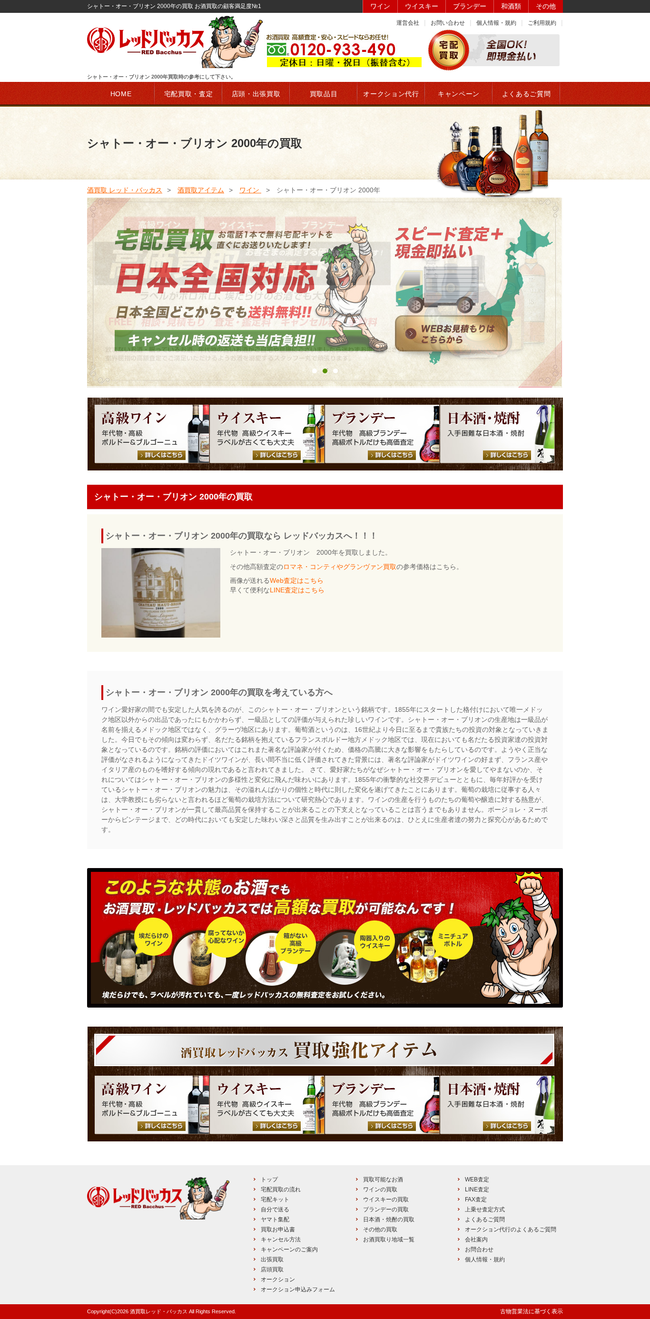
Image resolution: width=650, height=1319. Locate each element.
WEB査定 (477, 1179)
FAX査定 (476, 1199)
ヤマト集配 (275, 1219)
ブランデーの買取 (386, 1209)
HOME (121, 94)
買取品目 (324, 94)
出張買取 (272, 1259)
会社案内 (476, 1239)
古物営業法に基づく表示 (531, 1311)
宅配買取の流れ (281, 1189)
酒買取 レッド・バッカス (124, 190)
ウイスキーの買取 (386, 1199)
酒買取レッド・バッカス (158, 1311)
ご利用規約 (542, 23)
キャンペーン (459, 94)
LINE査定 (477, 1189)
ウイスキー (421, 6)
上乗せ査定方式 (485, 1209)
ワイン (380, 6)
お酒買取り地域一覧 (388, 1239)
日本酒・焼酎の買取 (388, 1219)
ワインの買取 (380, 1189)
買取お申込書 (278, 1229)
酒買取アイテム (200, 190)
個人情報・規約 (496, 23)
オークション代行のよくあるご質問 (510, 1229)
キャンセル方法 (281, 1239)
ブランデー (469, 6)
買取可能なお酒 (383, 1179)
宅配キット (275, 1199)
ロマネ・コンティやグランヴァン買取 (339, 566)
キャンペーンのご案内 (289, 1249)
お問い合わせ (448, 23)
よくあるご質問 (485, 1219)
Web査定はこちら (297, 580)
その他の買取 (380, 1229)
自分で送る (275, 1209)
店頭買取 (272, 1269)
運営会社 (407, 23)
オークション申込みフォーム (298, 1289)
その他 (546, 6)
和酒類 (511, 6)
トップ (269, 1179)
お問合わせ (479, 1249)
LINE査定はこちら (297, 590)
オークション (278, 1279)
